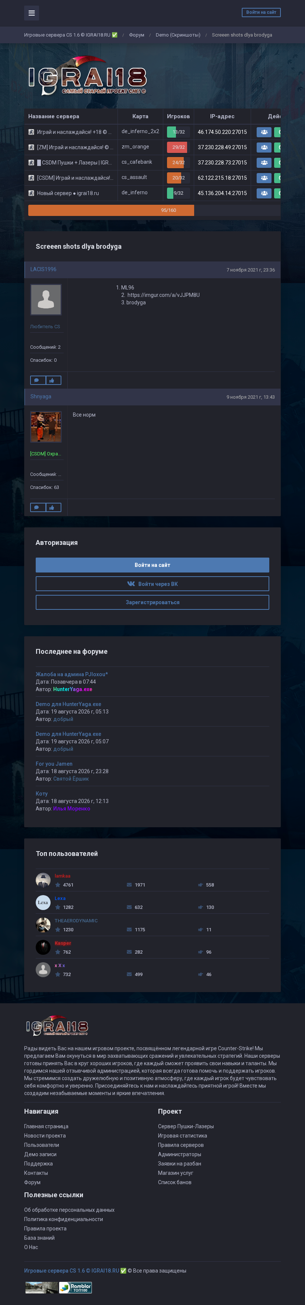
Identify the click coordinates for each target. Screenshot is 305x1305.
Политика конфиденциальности (63, 1219)
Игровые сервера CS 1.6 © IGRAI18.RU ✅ (71, 35)
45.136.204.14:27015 (222, 193)
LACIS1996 (43, 269)
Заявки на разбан (179, 1164)
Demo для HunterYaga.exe (68, 704)
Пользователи (41, 1145)
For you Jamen (54, 764)
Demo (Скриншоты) (178, 35)
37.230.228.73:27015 (222, 163)
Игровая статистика (182, 1136)
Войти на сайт (261, 12)
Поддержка (38, 1164)
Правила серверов (181, 1145)
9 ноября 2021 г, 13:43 (251, 397)
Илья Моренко (71, 809)
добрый (63, 719)
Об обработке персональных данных (69, 1210)
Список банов (175, 1182)
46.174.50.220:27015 (222, 132)
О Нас (31, 1247)
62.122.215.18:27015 (222, 178)
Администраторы (179, 1154)
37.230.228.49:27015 (222, 147)
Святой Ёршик (71, 779)
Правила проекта (45, 1229)
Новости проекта (45, 1136)
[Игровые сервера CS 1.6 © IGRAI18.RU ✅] (86, 76)
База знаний (39, 1238)
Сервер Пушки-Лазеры (186, 1126)
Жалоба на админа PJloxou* (72, 674)
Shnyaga (40, 396)
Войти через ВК (156, 584)
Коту (42, 794)
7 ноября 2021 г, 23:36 (251, 270)
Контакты (36, 1173)
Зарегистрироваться (153, 602)
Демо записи (40, 1154)
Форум (136, 35)
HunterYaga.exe (72, 689)
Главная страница (46, 1126)
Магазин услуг (175, 1173)
